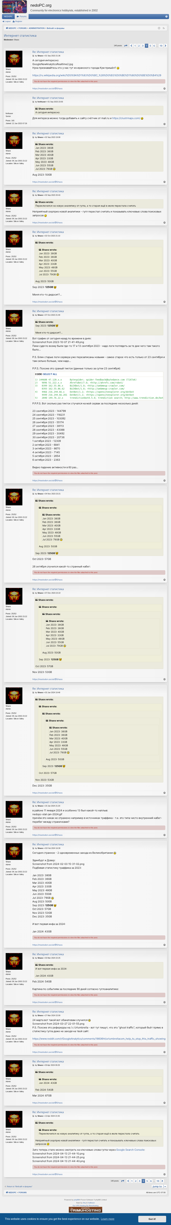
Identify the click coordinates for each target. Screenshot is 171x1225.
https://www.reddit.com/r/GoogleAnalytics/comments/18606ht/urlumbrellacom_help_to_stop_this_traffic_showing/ (99, 1038)
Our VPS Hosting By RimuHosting (86, 1205)
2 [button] (139, 45)
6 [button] (154, 45)
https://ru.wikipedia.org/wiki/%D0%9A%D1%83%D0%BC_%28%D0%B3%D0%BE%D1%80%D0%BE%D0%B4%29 (96, 75)
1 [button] (135, 45)
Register (18, 21)
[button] (125, 46)
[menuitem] (166, 16)
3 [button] (142, 45)
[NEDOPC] (16, 6)
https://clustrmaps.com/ (126, 118)
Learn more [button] (107, 1218)
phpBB (76, 1200)
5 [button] (150, 45)
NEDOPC (8, 16)
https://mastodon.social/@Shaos (47, 88)
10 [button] (161, 45)
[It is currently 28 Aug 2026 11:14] (159, 28)
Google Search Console (130, 1149)
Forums (23, 16)
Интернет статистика (20, 35)
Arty (84, 1203)
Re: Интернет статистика (48, 52)
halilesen (91, 1203)
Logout (8, 21)
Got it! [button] (152, 1219)
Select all (50, 374)
